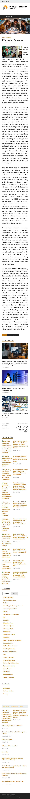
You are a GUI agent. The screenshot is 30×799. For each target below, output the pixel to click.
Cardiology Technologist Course (13, 606)
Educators (6, 637)
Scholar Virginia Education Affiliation (12, 725)
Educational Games (9, 634)
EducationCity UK (7, 739)
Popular (6, 706)
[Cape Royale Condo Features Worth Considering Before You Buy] (7, 561)
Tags (21, 706)
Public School (7, 669)
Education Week (8, 629)
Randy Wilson (15, 43)
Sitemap (5, 694)
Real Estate (6, 671)
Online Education (6, 37)
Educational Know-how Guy (10, 745)
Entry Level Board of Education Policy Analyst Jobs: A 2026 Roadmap (20, 551)
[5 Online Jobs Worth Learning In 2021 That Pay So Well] (15, 404)
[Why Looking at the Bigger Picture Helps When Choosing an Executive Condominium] (7, 469)
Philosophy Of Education (11, 663)
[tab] (6, 593)
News (4, 654)
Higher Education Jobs (10, 646)
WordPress (11, 797)
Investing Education (9, 648)
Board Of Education (9, 600)
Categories (6, 593)
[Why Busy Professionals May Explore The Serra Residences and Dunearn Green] (7, 456)
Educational (6, 631)
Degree (5, 611)
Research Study (8, 674)
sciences (16, 335)
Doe (4, 617)
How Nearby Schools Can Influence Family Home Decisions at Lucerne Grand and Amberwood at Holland (20, 444)
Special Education (8, 677)
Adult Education (8, 597)
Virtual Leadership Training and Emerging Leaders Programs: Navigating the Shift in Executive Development (14, 363)
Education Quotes (8, 626)
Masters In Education (9, 651)
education (10, 335)
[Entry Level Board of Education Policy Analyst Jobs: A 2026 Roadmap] (7, 549)
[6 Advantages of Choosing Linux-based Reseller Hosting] (15, 379)
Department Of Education (11, 614)
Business (5, 603)
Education (6, 620)
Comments (14, 706)
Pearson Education (9, 660)
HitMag (18, 797)
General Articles (8, 643)
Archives (14, 593)
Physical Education (9, 666)
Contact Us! (6, 688)
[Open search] (26, 16)
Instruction (5, 752)
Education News (8, 623)
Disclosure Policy (8, 691)
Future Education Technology (12, 640)
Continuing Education (10, 608)
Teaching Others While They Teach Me (12, 781)
